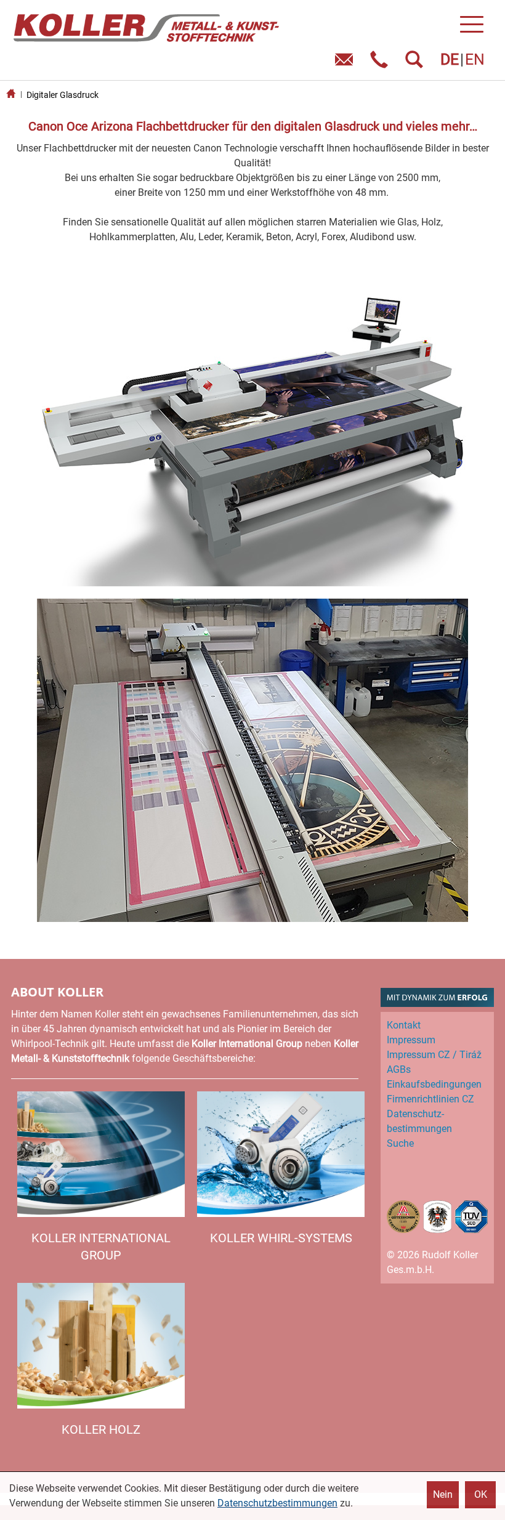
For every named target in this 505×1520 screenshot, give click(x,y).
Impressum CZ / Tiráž (434, 1055)
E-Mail (346, 63)
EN (475, 59)
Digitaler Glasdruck (62, 95)
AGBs (399, 1069)
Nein (443, 1494)
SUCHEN (416, 63)
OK (480, 1494)
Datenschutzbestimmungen (277, 1503)
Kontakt (404, 1025)
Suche (400, 1143)
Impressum (411, 1040)
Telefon (381, 63)
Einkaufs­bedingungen (434, 1084)
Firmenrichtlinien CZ (430, 1099)
